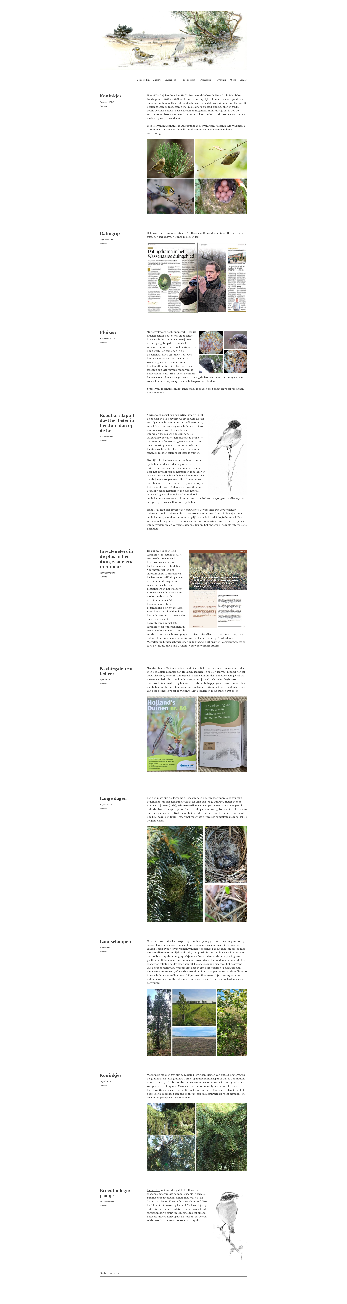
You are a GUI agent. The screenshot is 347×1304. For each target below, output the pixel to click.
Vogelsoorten (188, 80)
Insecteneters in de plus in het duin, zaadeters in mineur (116, 559)
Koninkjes (110, 1075)
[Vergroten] (243, 142)
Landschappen (115, 941)
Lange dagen (113, 798)
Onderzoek (170, 80)
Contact (243, 80)
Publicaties (205, 80)
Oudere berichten (110, 1273)
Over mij (221, 80)
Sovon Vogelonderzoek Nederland (181, 1201)
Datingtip (110, 233)
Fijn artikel (153, 1190)
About (233, 80)
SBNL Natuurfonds (192, 95)
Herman (103, 106)
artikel (183, 415)
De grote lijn (143, 80)
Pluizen (108, 332)
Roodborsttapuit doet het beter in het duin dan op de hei (117, 423)
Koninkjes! (111, 96)
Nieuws (157, 80)
